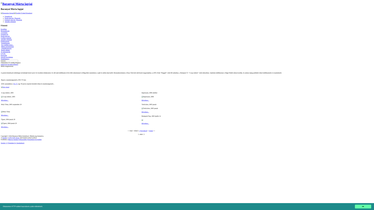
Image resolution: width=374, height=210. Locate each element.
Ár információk (5, 52)
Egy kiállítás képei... (7, 45)
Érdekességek (5, 41)
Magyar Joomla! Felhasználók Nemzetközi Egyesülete (25, 139)
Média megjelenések (7, 47)
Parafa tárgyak (5, 36)
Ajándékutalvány (6, 48)
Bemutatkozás (5, 31)
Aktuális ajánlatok (6, 40)
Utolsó (151, 131)
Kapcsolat (4, 55)
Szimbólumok (5, 43)
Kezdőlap (4, 29)
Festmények (4, 34)
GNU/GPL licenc (14, 138)
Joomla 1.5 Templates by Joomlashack (12, 143)
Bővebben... (5, 100)
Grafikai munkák (6, 38)
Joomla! (4, 138)
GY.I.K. (3, 54)
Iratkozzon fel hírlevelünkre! (9, 64)
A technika (4, 33)
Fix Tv (16, 84)
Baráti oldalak (5, 50)
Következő (143, 131)
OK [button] (363, 206)
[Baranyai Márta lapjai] (16, 4)
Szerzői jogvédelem (7, 57)
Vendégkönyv (5, 59)
